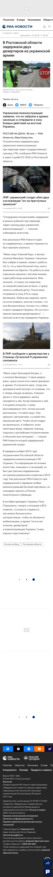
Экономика (32, 765)
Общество (20, 765)
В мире (44, 765)
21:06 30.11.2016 (11, 33)
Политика (7, 765)
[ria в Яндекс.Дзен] (18, 749)
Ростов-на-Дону (11, 544)
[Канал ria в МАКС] (8, 749)
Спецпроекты (10, 770)
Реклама (23, 770)
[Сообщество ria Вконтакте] (29, 749)
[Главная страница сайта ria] (17, 27)
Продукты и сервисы (41, 770)
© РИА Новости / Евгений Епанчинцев (18, 90)
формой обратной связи (37, 841)
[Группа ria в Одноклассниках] (39, 749)
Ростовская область (32, 544)
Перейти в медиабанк (11, 92)
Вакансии (7, 782)
